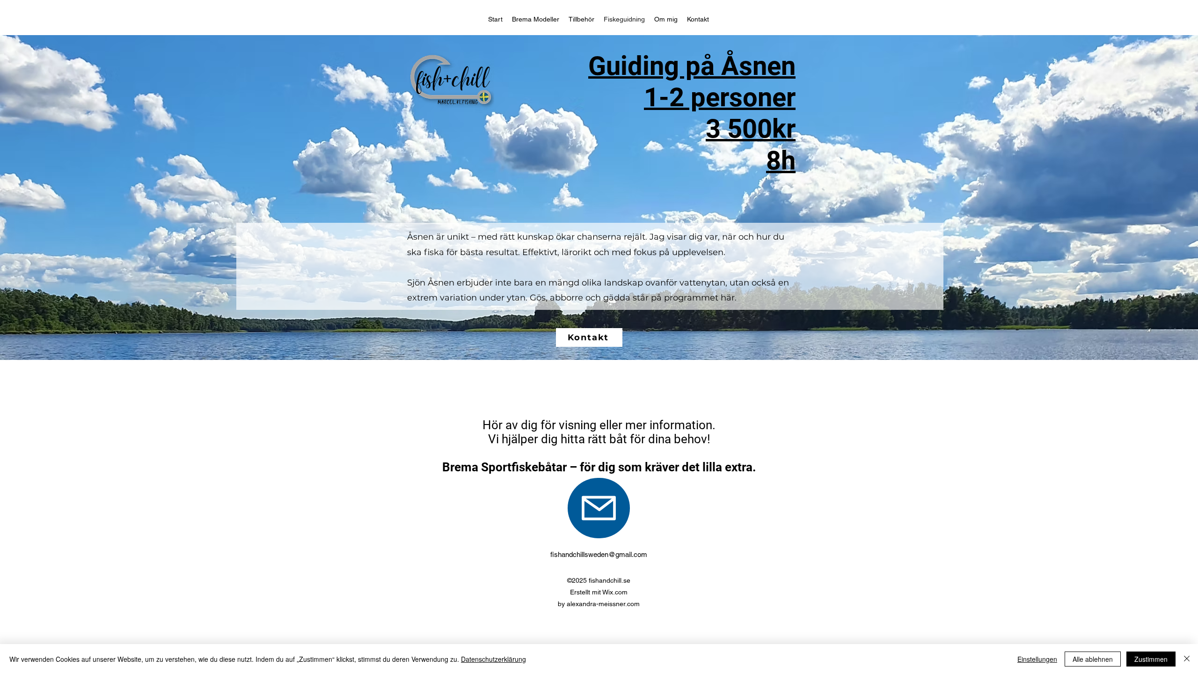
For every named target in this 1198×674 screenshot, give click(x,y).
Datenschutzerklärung (493, 659)
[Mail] (599, 508)
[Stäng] (1186, 659)
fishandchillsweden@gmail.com (598, 554)
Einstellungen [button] (1037, 659)
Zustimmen (1151, 659)
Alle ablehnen (1093, 659)
